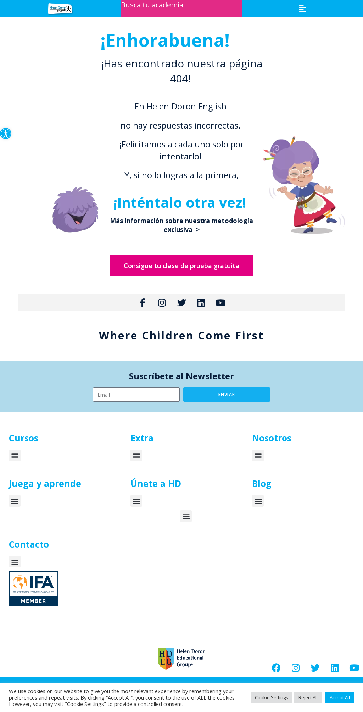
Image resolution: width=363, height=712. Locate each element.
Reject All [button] (308, 697)
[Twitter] (315, 668)
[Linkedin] (335, 668)
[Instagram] (296, 668)
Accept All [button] (340, 697)
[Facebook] (276, 668)
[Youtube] (354, 668)
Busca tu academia (152, 5)
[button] (5, 133)
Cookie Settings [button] (271, 697)
